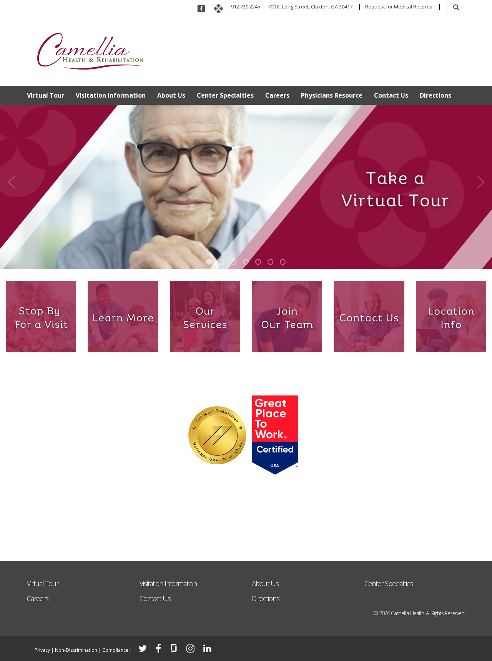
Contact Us (391, 95)
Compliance (115, 650)
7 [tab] (283, 262)
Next (480, 179)
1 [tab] (209, 262)
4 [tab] (246, 262)
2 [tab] (221, 262)
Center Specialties (225, 95)
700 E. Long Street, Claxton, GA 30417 (310, 6)
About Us (171, 95)
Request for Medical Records (398, 6)
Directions (435, 95)
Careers (277, 95)
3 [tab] (233, 262)
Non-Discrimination (76, 650)
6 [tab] (270, 262)
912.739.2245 (245, 6)
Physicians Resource (331, 95)
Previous (11, 179)
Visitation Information (111, 95)
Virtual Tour (45, 95)
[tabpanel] (246, 188)
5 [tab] (258, 262)
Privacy (42, 650)
